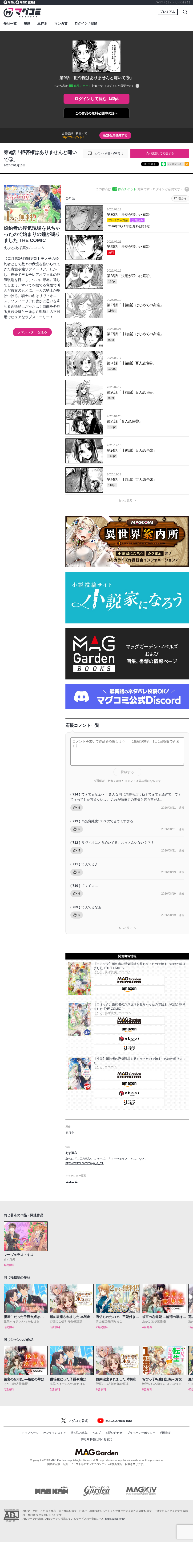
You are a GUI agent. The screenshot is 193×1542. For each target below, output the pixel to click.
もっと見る (125, 500)
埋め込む (177, 164)
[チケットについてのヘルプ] (137, 86)
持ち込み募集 (79, 1432)
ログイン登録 (86, 23)
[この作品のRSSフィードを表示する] (187, 164)
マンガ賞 (61, 23)
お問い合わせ (113, 1432)
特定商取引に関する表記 (96, 1439)
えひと (9, 248)
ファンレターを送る (32, 332)
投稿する (127, 772)
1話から (182, 198)
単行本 (42, 23)
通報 (181, 807)
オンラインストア (54, 1432)
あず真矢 (22, 248)
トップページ (30, 1432)
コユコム (37, 248)
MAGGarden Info (118, 1421)
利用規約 (165, 1432)
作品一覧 (10, 23)
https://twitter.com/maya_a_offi (84, 1163)
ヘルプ (96, 1432)
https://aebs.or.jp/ (115, 1518)
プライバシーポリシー (141, 1432)
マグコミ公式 (78, 1421)
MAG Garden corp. (61, 1460)
